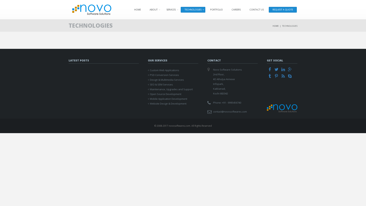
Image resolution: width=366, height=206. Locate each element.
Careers (236, 9)
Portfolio (216, 9)
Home (137, 9)
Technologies (193, 9)
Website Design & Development (168, 103)
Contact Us (257, 9)
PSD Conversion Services (164, 75)
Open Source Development (165, 94)
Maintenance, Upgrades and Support (171, 89)
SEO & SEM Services (161, 84)
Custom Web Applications (164, 70)
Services (171, 9)
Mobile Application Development (168, 99)
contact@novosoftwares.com (230, 111)
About (154, 9)
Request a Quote (283, 9)
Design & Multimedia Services (167, 79)
